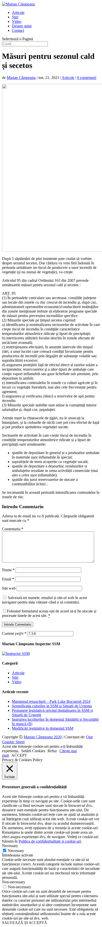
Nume (8, 570)
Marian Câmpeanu (21, 77)
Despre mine (22, 26)
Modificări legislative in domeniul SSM (42, 728)
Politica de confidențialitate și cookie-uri (50, 841)
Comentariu (12, 529)
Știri (15, 17)
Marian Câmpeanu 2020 (43, 737)
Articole (18, 12)
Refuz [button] (52, 751)
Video (16, 21)
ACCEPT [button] (19, 755)
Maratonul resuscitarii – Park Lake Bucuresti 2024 (51, 701)
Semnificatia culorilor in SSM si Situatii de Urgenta (52, 706)
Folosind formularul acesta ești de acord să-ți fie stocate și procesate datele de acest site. (49, 613)
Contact (18, 30)
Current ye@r (14, 633)
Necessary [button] (10, 846)
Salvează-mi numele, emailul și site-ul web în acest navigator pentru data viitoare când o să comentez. (44, 600)
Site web (9, 588)
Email (8, 579)
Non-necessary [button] (13, 882)
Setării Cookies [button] (33, 751)
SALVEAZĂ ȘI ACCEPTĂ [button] (24, 923)
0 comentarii (86, 77)
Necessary (16, 851)
